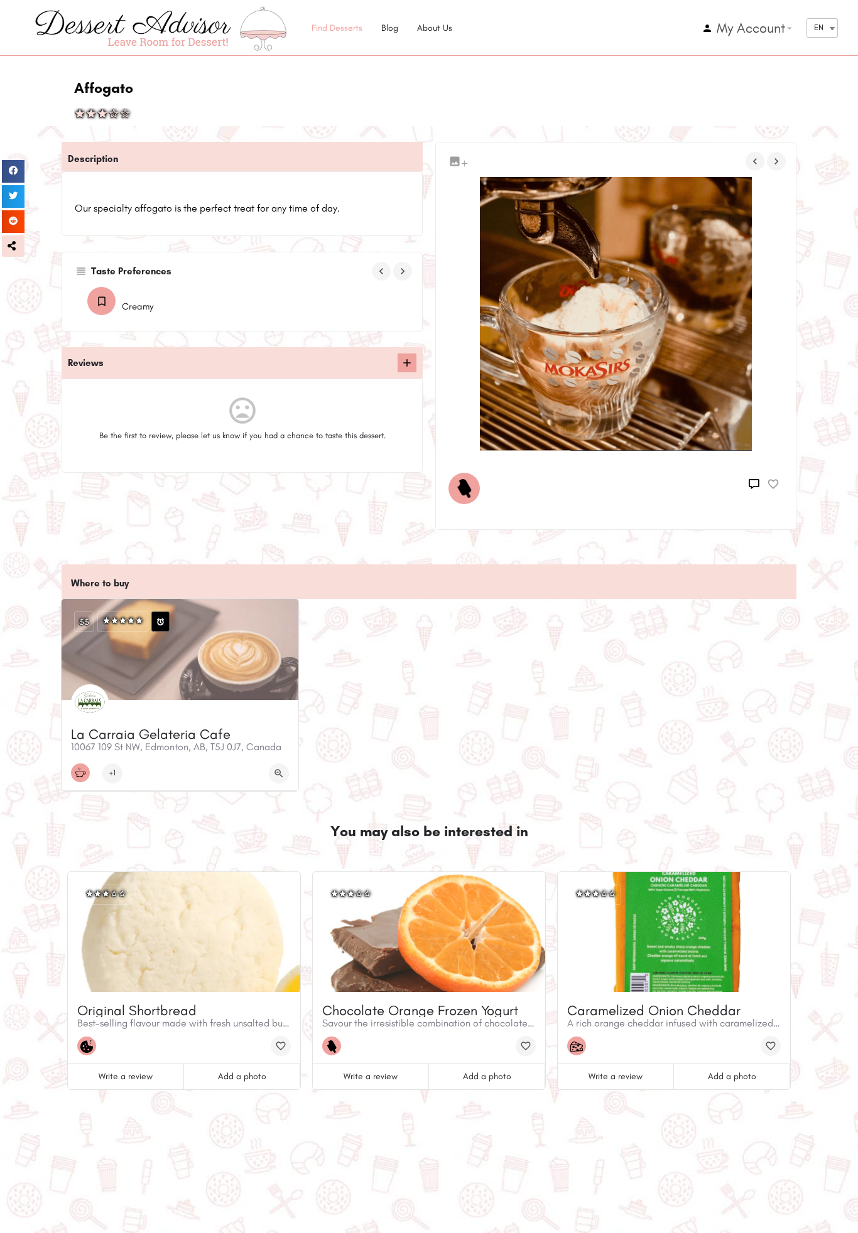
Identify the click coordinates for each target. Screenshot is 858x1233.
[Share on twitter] (13, 196)
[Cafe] (83, 772)
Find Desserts (337, 28)
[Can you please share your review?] (407, 362)
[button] (13, 246)
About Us (434, 28)
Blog (389, 28)
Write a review (126, 1076)
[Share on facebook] (13, 171)
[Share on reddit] (13, 221)
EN (818, 27)
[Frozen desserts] (467, 488)
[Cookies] (89, 1045)
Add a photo (242, 1076)
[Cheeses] (579, 1045)
